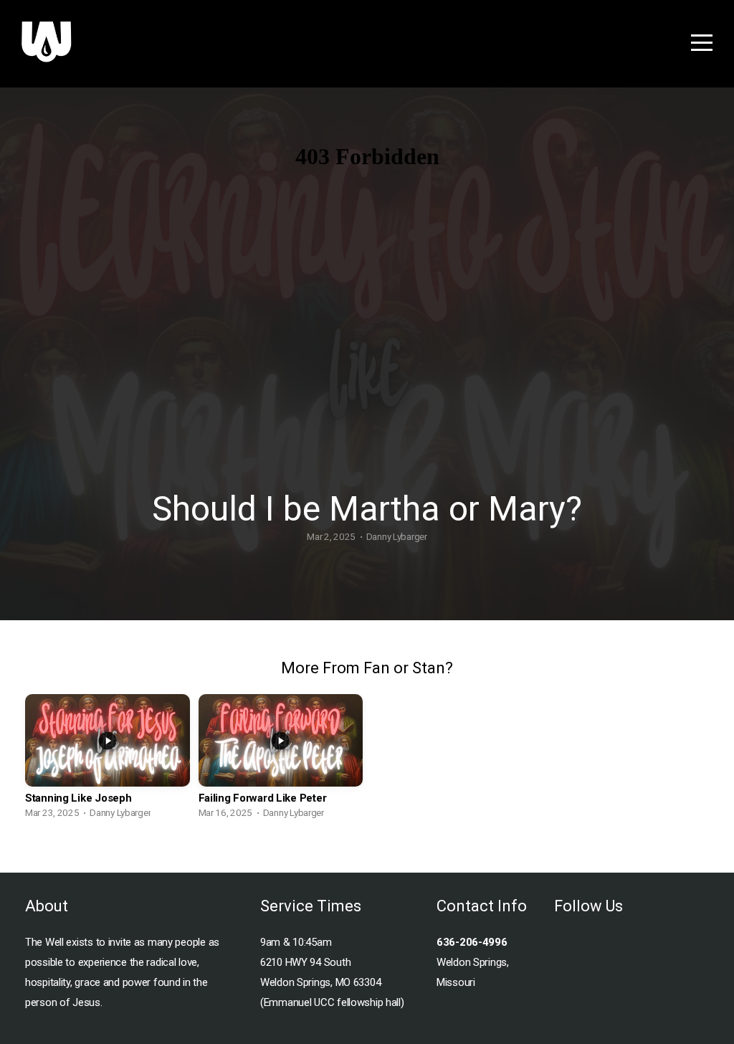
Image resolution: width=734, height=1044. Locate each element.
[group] (107, 760)
